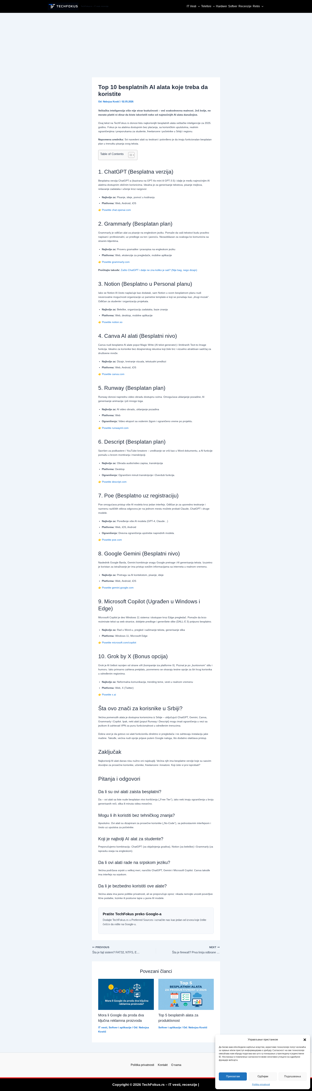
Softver (232, 6)
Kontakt (163, 1064)
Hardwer (221, 6)
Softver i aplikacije (120, 1027)
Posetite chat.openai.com (116, 209)
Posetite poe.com (112, 539)
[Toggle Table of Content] (129, 155)
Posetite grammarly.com (116, 261)
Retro (256, 6)
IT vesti (102, 1027)
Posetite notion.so (112, 322)
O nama (176, 1064)
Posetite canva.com (113, 374)
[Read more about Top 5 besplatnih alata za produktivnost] (186, 994)
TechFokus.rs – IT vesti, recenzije (95, 6)
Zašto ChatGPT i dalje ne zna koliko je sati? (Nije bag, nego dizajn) (159, 270)
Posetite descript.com (114, 481)
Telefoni (206, 6)
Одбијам (262, 1076)
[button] (305, 1040)
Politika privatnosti (261, 1084)
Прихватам (233, 1076)
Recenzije (245, 6)
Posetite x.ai (109, 694)
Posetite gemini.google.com (118, 587)
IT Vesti (191, 6)
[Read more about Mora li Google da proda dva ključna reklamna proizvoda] (126, 994)
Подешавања (292, 1076)
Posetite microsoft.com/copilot (119, 642)
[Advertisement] (156, 40)
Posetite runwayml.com (115, 427)
